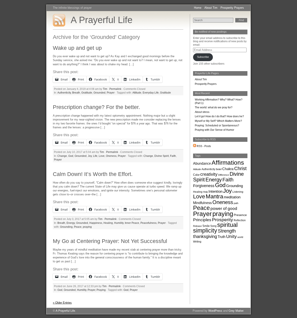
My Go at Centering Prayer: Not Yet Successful (110, 241)
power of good (223, 208)
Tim (105, 88)
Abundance (202, 163)
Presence (240, 215)
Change (62, 155)
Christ (240, 168)
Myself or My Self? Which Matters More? (218, 120)
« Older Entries (62, 302)
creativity (208, 174)
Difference (223, 175)
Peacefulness (148, 222)
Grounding (66, 226)
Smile (206, 226)
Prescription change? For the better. (96, 107)
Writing (197, 241)
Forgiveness (203, 185)
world (240, 237)
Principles (202, 219)
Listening (237, 191)
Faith (173, 155)
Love (102, 155)
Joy (90, 155)
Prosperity (222, 219)
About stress (202, 112)
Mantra (214, 196)
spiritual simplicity (215, 228)
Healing (108, 222)
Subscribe (203, 57)
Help (205, 192)
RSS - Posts (203, 146)
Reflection (240, 220)
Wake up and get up (77, 48)
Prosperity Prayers (232, 7)
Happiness (95, 222)
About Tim (210, 7)
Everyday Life (151, 92)
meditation (232, 197)
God (70, 155)
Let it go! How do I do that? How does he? (219, 116)
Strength (227, 231)
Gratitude (86, 92)
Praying (101, 289)
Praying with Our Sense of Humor (214, 129)
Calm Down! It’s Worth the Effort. (93, 174)
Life (95, 155)
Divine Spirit (161, 155)
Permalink (115, 88)
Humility (118, 222)
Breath (76, 92)
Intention (215, 191)
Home (197, 7)
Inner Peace (132, 222)
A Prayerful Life (101, 20)
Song (213, 226)
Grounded (99, 92)
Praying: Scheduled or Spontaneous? (217, 125)
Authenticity (64, 92)
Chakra (228, 169)
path (236, 203)
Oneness (111, 155)
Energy (71, 222)
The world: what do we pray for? (213, 107)
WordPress (215, 310)
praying (87, 226)
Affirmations (228, 162)
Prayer (111, 92)
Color (196, 174)
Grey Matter (236, 310)
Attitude (136, 92)
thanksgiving (205, 236)
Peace (78, 226)
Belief (219, 169)
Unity (231, 236)
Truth (221, 237)
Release (197, 226)
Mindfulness (202, 203)
